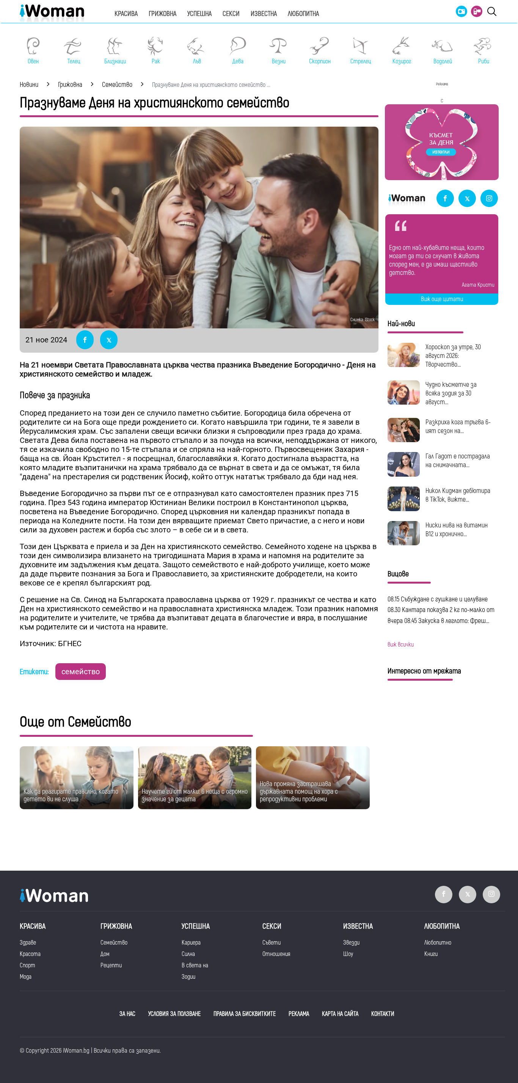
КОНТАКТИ (382, 1014)
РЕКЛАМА (299, 1014)
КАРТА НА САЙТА (340, 1014)
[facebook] (445, 199)
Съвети (271, 942)
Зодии (188, 977)
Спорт (27, 965)
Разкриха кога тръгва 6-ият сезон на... (458, 426)
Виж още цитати (442, 299)
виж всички (401, 644)
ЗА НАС (127, 1014)
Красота (30, 954)
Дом (105, 954)
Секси (231, 13)
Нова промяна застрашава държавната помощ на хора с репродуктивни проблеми (299, 792)
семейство (80, 671)
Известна (264, 13)
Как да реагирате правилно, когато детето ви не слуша (71, 795)
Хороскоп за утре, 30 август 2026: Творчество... (453, 356)
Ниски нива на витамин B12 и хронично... (456, 529)
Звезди (351, 942)
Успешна (199, 13)
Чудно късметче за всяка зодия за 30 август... (451, 393)
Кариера (191, 942)
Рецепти (111, 965)
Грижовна (162, 13)
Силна (188, 954)
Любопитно (437, 942)
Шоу (348, 954)
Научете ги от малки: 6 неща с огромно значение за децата (195, 795)
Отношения (276, 954)
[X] (467, 199)
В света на (195, 965)
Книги (431, 954)
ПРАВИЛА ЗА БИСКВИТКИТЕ (244, 1014)
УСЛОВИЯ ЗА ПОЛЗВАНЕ (174, 1014)
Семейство (113, 942)
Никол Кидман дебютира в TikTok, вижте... (457, 495)
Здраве (28, 942)
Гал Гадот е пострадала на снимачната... (457, 460)
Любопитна (303, 13)
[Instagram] (489, 199)
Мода (25, 977)
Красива (126, 13)
